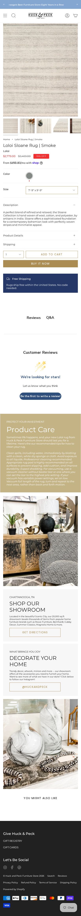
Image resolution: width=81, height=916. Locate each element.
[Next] (76, 4)
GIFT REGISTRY (12, 840)
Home (6, 139)
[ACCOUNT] (67, 15)
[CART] (75, 15)
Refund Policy (28, 882)
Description (10, 205)
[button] (13, 15)
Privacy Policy (10, 882)
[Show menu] (5, 15)
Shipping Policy (68, 882)
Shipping (9, 244)
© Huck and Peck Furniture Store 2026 (23, 875)
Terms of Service (48, 882)
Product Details (13, 235)
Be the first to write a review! (40, 396)
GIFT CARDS (10, 847)
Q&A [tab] (50, 317)
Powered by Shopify (14, 889)
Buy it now (40, 264)
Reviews (62, 875)
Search (51, 875)
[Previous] (4, 4)
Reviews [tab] (34, 317)
